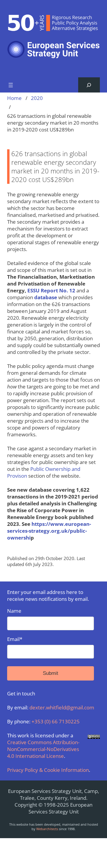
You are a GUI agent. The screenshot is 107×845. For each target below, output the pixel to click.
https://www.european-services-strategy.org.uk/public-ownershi (49, 531)
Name (14, 610)
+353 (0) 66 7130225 (56, 721)
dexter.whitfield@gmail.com (61, 707)
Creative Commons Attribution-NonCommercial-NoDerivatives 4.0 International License (43, 749)
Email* (14, 639)
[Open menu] (10, 85)
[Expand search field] (89, 85)
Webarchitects (47, 829)
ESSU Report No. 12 (51, 290)
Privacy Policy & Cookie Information (48, 769)
